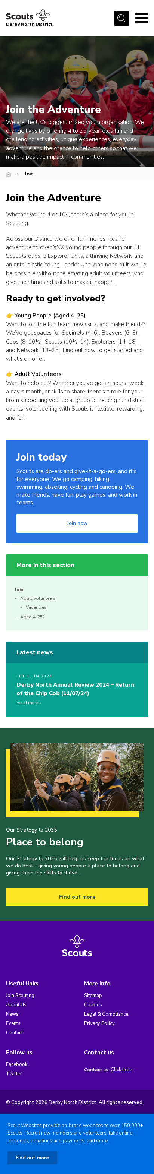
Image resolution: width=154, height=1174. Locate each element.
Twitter (14, 1073)
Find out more (77, 897)
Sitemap (93, 995)
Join (19, 589)
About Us (16, 1004)
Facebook (16, 1064)
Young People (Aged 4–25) (50, 315)
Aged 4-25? (32, 617)
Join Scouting (20, 995)
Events (13, 1023)
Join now (77, 523)
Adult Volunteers (38, 374)
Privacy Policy (99, 1023)
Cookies (93, 1004)
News (12, 1014)
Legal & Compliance (106, 1014)
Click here (121, 1070)
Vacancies (36, 607)
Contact (14, 1032)
